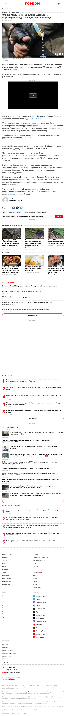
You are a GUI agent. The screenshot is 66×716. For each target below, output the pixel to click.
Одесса (4, 602)
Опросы (35, 581)
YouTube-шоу (37, 584)
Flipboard (39, 624)
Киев (3, 596)
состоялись (24, 165)
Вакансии (5, 644)
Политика (5, 557)
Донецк (4, 605)
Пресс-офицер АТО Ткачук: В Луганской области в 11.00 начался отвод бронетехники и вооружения (10, 243)
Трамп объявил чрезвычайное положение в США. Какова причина (25, 468)
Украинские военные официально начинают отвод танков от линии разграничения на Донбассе (33, 243)
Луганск (4, 617)
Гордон (4, 9)
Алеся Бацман (40, 618)
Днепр (4, 611)
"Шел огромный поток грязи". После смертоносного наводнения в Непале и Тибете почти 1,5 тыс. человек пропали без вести (35, 494)
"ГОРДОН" (36, 119)
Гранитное (19, 212)
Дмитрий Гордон (41, 596)
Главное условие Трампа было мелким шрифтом (21, 291)
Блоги (35, 563)
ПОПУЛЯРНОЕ (7, 375)
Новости (5, 551)
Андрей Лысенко (41, 212)
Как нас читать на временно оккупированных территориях (7, 659)
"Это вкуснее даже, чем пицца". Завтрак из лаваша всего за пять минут (30, 541)
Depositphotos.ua (30, 692)
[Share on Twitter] (17, 208)
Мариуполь (5, 614)
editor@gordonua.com (12, 672)
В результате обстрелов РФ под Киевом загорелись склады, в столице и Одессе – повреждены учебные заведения (35, 487)
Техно (4, 572)
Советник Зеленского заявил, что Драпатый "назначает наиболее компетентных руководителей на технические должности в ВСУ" (33, 380)
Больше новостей (33, 501)
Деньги (4, 560)
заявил (33, 180)
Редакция (5, 647)
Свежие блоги (8, 283)
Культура (5, 569)
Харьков (4, 608)
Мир (3, 563)
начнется (13, 194)
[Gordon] (32, 3)
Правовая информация (9, 653)
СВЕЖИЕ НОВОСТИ (10, 427)
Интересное (6, 584)
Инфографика (6, 581)
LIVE (34, 569)
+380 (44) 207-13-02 (12, 670)
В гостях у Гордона (39, 560)
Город (4, 592)
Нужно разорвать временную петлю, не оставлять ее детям (26, 309)
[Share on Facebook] (13, 208)
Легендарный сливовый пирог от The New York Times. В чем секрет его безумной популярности (11, 269)
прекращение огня (30, 212)
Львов (4, 599)
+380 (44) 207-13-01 (12, 667)
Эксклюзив (36, 572)
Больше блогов (32, 315)
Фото (34, 575)
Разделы (35, 551)
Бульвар (6, 252)
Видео (35, 578)
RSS (37, 627)
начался (32, 189)
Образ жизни (6, 575)
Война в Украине (13, 9)
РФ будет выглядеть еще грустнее (16, 297)
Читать (59, 216)
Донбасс (11, 212)
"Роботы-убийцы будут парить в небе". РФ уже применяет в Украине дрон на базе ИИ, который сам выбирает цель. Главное (36, 455)
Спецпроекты (37, 587)
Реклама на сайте (7, 650)
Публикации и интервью (40, 557)
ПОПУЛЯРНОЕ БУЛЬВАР (12, 505)
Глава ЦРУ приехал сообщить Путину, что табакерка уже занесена (29, 286)
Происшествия (6, 578)
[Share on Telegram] (21, 208)
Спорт (4, 566)
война (5, 212)
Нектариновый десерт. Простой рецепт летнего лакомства (34, 268)
